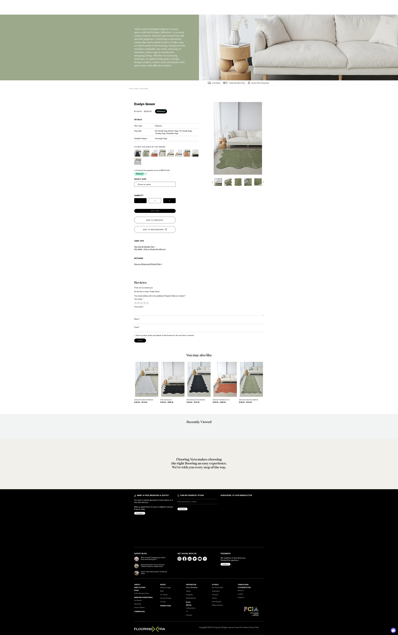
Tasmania (215, 594)
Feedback (225, 564)
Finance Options (139, 607)
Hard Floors (139, 587)
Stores (215, 585)
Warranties (137, 604)
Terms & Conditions (242, 627)
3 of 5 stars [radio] (141, 303)
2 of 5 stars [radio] (138, 303)
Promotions (165, 606)
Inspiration (191, 585)
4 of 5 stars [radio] (144, 303)
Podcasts (189, 615)
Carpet (137, 585)
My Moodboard (191, 598)
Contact (240, 594)
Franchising (243, 585)
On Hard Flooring (165, 598)
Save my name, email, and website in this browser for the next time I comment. (165, 335)
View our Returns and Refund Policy (147, 264)
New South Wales (217, 587)
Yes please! (139, 513)
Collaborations (190, 608)
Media (188, 605)
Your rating (138, 299)
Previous (212, 182)
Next (263, 182)
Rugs (136, 590)
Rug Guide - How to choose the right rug (149, 249)
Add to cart (155, 211)
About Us (241, 590)
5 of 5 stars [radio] (147, 303)
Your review (139, 307)
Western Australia (217, 605)
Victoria (214, 598)
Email (137, 327)
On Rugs (163, 601)
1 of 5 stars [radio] (135, 303)
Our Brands (138, 600)
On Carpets (164, 594)
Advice (163, 585)
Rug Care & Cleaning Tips (144, 247)
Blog (188, 602)
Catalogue (189, 594)
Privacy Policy (254, 627)
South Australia (216, 601)
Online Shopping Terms (141, 593)
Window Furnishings (143, 597)
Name (137, 319)
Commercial (139, 611)
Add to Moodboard (153, 230)
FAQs (162, 591)
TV (187, 611)
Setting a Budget (165, 587)
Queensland (216, 591)
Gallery (188, 591)
